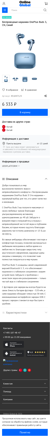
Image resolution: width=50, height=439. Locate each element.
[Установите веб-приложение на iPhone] (13, 344)
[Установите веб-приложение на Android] (13, 353)
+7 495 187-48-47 (12, 332)
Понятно (25, 432)
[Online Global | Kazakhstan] (25, 370)
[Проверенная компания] (13, 362)
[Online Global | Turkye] (20, 370)
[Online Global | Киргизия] (29, 370)
